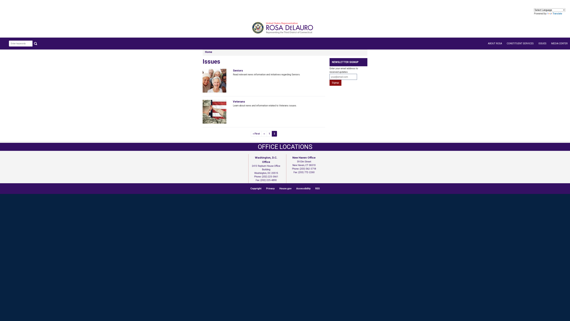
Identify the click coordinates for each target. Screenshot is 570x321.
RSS (317, 188)
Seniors (238, 70)
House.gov (285, 188)
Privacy (270, 188)
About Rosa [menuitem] (495, 43)
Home (208, 52)
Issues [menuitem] (542, 43)
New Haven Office (304, 157)
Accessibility (303, 188)
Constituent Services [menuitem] (520, 43)
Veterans (239, 101)
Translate (557, 13)
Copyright (255, 188)
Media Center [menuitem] (559, 43)
